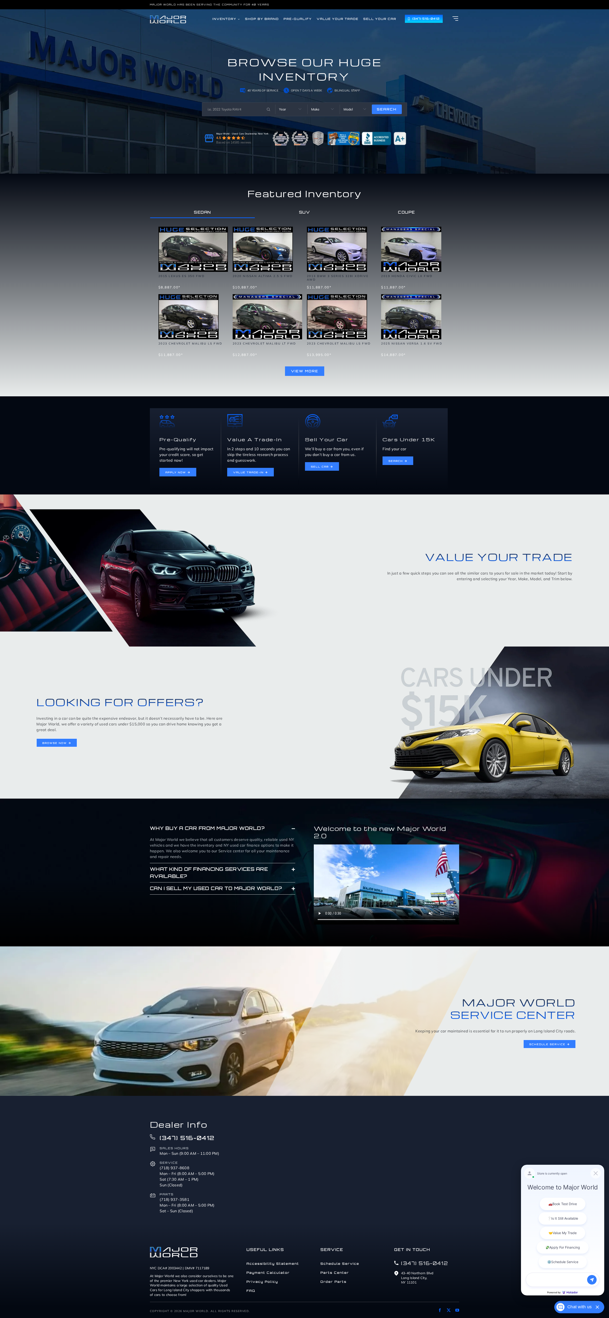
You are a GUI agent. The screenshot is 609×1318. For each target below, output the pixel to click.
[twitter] (449, 1310)
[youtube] (457, 1310)
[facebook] (440, 1310)
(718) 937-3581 (174, 1199)
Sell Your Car (327, 439)
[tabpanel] (304, 299)
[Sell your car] (312, 416)
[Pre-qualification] (167, 416)
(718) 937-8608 (174, 1167)
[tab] (202, 212)
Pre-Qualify (178, 439)
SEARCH (387, 109)
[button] (222, 828)
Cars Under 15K (409, 439)
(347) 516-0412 (187, 1137)
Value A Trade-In (254, 439)
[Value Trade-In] (235, 416)
